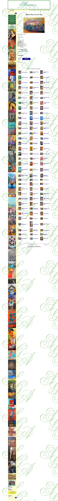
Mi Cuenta (9, 488)
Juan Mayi (9, 486)
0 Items (11, 10)
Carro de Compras (10, 489)
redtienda (38, 246)
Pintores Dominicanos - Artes (11, 436)
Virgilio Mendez (10, 473)
